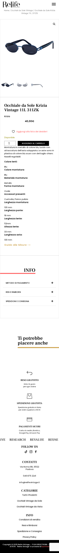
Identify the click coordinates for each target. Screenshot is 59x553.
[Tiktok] (25, 452)
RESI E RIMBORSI (13, 292)
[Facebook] (34, 452)
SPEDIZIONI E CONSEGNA (17, 301)
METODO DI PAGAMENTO (18, 283)
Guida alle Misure (15, 244)
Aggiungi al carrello (33, 143)
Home (6, 10)
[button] (54, 24)
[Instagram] (29, 452)
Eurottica (45, 546)
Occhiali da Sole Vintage (22, 10)
